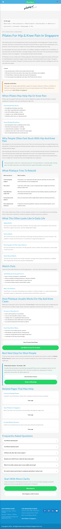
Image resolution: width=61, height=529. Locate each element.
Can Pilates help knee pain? (11, 446)
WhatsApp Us (30, 488)
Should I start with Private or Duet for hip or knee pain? (19, 459)
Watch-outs (51, 23)
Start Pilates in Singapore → (29, 518)
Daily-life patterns (41, 23)
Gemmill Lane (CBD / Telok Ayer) (30, 510)
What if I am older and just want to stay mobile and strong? (20, 465)
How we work (7, 26)
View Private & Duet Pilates (30, 342)
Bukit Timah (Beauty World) (29, 515)
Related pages (24, 26)
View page (30, 400)
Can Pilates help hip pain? (11, 440)
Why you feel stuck (18, 23)
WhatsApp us (30, 2)
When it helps (7, 23)
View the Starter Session (30, 376)
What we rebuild (29, 23)
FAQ (31, 26)
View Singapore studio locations (30, 494)
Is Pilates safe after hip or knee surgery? (15, 452)
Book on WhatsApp (31, 382)
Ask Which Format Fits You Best (30, 347)
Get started (16, 26)
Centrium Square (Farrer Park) (30, 513)
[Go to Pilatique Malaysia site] (58, 2)
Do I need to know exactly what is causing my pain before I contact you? (23, 471)
